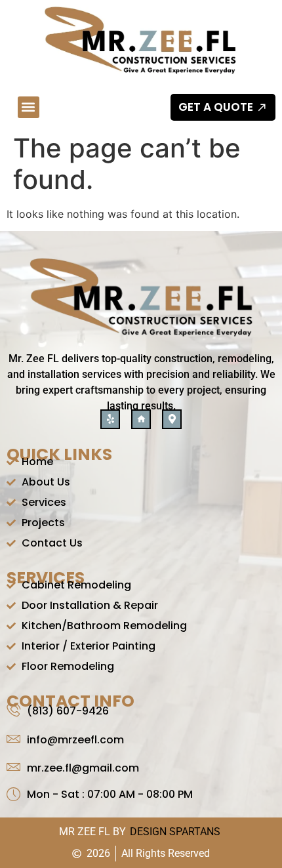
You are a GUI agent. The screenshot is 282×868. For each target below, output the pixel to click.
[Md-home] (141, 419)
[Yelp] (110, 419)
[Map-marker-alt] (172, 419)
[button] (28, 107)
